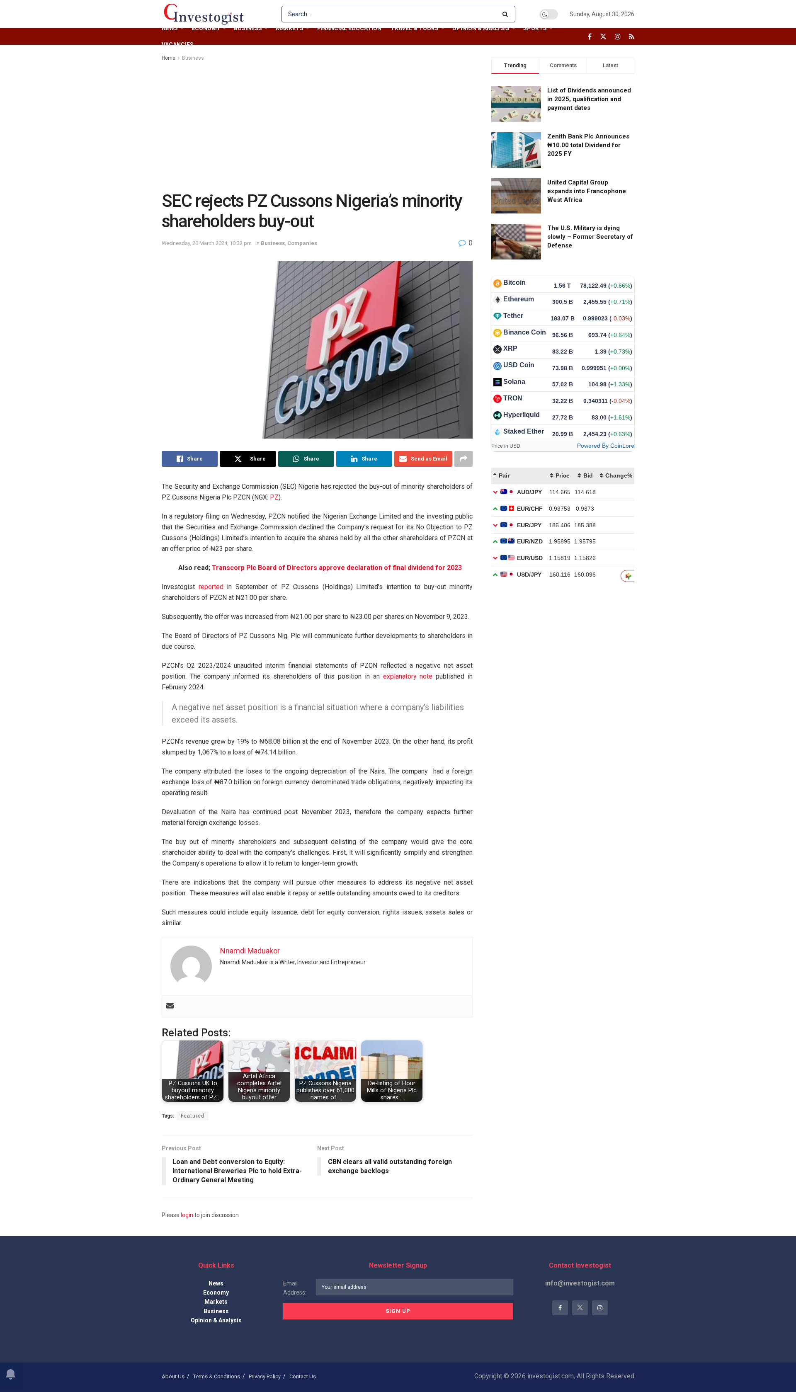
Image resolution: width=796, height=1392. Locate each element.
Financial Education (349, 28)
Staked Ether (523, 431)
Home (168, 58)
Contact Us (302, 1376)
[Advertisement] (317, 125)
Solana (514, 381)
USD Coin (518, 365)
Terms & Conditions (216, 1376)
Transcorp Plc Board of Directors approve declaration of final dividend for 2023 (337, 568)
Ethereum (518, 299)
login (187, 1215)
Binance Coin (524, 332)
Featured (192, 1116)
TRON (512, 398)
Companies (302, 243)
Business (248, 28)
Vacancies (178, 44)
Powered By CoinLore (605, 445)
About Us (173, 1376)
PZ (274, 497)
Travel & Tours (415, 28)
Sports (535, 28)
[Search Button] (506, 14)
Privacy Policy (265, 1376)
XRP (510, 348)
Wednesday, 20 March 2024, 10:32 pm (207, 243)
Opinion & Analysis (481, 28)
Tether (513, 315)
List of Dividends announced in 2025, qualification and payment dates (589, 99)
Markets (289, 28)
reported (211, 587)
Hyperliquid (521, 414)
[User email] (170, 1006)
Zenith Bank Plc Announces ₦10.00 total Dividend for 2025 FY (588, 145)
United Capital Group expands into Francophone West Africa (586, 191)
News (170, 28)
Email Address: (294, 1288)
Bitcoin (514, 282)
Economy (206, 28)
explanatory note (408, 676)
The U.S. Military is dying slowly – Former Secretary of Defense (590, 236)
